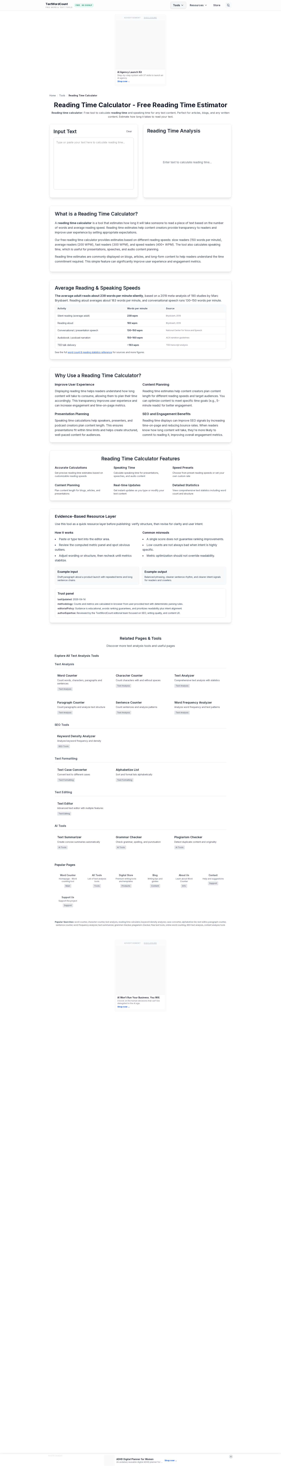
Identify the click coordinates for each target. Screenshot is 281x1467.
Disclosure (150, 18)
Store (216, 5)
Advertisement (55, 1456)
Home (52, 95)
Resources (197, 5)
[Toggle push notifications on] (228, 5)
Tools (176, 5)
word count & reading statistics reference (90, 352)
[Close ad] (231, 1457)
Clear (129, 131)
